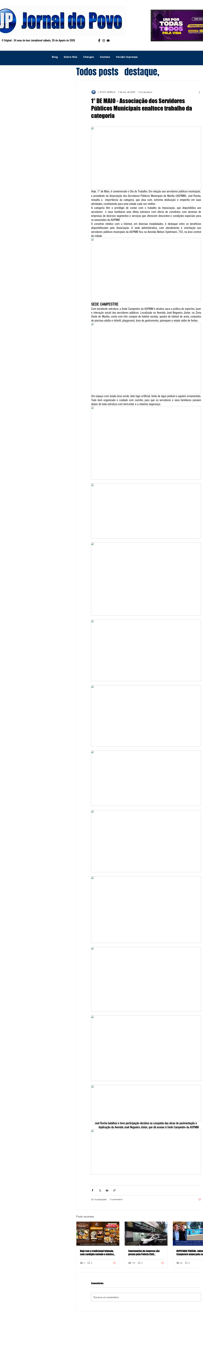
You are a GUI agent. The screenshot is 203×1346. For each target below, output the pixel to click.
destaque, (141, 71)
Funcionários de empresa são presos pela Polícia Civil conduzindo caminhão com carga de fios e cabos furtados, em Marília (146, 1252)
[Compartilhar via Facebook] (92, 1190)
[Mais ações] (199, 92)
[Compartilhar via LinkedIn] (107, 1190)
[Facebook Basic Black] (99, 40)
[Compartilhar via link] (114, 1190)
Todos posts (97, 71)
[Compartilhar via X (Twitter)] (99, 1190)
